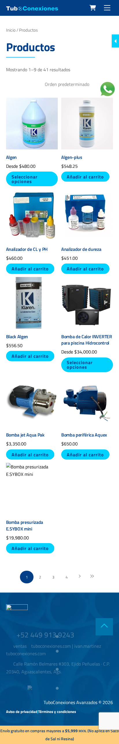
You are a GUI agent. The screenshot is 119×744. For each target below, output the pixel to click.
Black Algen (17, 336)
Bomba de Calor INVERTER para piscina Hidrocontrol (86, 339)
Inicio (11, 30)
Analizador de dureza (81, 249)
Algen (11, 157)
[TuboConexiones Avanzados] (32, 8)
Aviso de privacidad (21, 711)
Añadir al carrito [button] (85, 176)
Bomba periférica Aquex (84, 435)
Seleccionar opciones (25, 179)
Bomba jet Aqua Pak (25, 435)
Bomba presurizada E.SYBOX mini (24, 525)
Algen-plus (71, 157)
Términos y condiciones (57, 711)
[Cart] (92, 8)
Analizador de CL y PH (27, 249)
